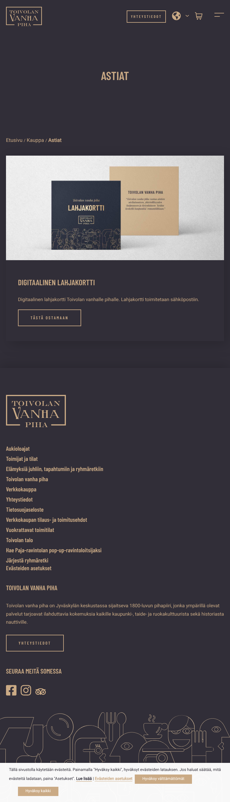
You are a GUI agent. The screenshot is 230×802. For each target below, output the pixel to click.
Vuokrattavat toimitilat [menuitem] (30, 529)
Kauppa (35, 140)
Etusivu (14, 140)
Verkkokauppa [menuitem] (21, 489)
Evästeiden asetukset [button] (29, 567)
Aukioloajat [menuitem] (18, 448)
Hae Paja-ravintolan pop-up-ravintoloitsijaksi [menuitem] (54, 549)
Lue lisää (84, 779)
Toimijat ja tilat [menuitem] (22, 458)
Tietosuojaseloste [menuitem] (25, 509)
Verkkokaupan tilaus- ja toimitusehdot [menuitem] (46, 519)
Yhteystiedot (146, 16)
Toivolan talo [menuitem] (19, 539)
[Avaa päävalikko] (219, 16)
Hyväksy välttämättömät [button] (163, 779)
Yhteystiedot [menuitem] (19, 499)
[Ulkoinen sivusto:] (12, 690)
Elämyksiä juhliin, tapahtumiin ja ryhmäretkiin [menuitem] (54, 468)
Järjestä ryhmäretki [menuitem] (27, 560)
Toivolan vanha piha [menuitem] (27, 478)
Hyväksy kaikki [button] (38, 791)
